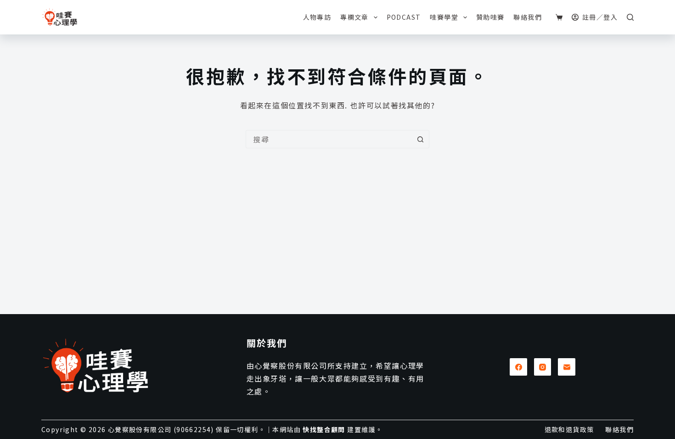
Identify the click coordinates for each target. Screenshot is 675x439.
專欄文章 (354, 17)
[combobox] (328, 139)
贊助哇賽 (490, 17)
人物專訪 (317, 17)
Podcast (404, 17)
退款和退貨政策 (569, 429)
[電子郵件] (566, 367)
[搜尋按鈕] (420, 139)
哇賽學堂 (444, 17)
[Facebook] (518, 367)
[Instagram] (542, 367)
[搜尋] (630, 17)
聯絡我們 (527, 17)
